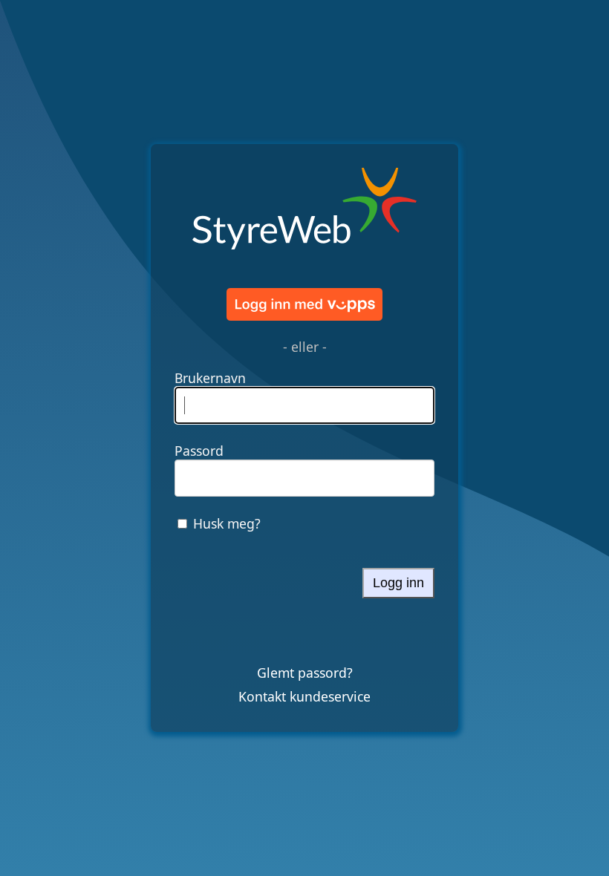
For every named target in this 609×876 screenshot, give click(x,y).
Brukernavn (210, 378)
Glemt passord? (305, 672)
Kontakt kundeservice (304, 696)
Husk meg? (227, 523)
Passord (199, 451)
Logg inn (398, 582)
